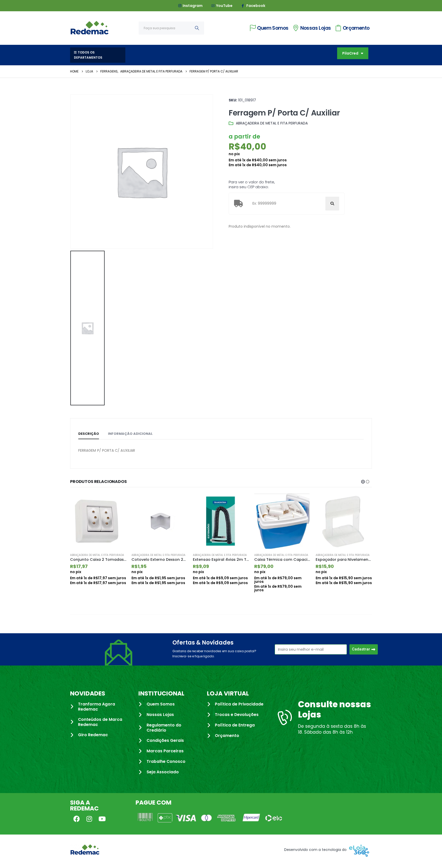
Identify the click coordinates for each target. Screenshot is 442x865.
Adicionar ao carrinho (118, 502)
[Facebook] (76, 818)
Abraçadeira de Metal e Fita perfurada (272, 123)
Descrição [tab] (88, 433)
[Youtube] (102, 818)
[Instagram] (89, 818)
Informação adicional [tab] (130, 433)
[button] (363, 482)
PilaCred (350, 53)
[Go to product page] (98, 521)
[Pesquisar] (197, 28)
